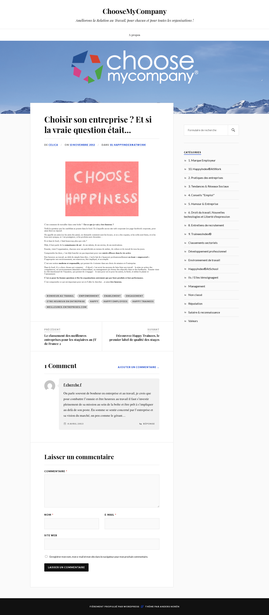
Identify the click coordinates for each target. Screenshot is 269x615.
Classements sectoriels (203, 242)
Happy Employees (115, 301)
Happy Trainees (143, 301)
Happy (94, 301)
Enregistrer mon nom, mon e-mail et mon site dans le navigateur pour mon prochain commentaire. (99, 556)
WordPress (131, 606)
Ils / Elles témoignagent (203, 277)
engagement (134, 296)
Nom (48, 514)
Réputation (195, 303)
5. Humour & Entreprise (203, 203)
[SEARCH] (233, 130)
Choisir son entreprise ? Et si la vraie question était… (98, 124)
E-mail (110, 514)
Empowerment (89, 296)
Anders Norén (169, 606)
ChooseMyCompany (134, 11)
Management (196, 286)
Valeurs (193, 321)
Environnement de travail (204, 260)
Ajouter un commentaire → (138, 367)
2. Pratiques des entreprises (205, 177)
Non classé (195, 294)
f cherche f (72, 384)
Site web (50, 535)
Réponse (149, 424)
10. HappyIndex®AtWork (128, 144)
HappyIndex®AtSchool (203, 269)
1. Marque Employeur (202, 160)
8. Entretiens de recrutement (206, 225)
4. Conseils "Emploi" (201, 195)
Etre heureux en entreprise (66, 301)
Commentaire (55, 471)
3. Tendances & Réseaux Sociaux (208, 186)
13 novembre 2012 (82, 144)
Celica (53, 144)
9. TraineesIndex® (200, 234)
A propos (134, 35)
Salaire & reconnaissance (204, 312)
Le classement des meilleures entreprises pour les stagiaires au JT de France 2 (70, 340)
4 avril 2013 (75, 424)
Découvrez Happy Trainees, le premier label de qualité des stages (134, 338)
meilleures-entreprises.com (67, 307)
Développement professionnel (207, 251)
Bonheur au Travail (60, 296)
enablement (112, 296)
